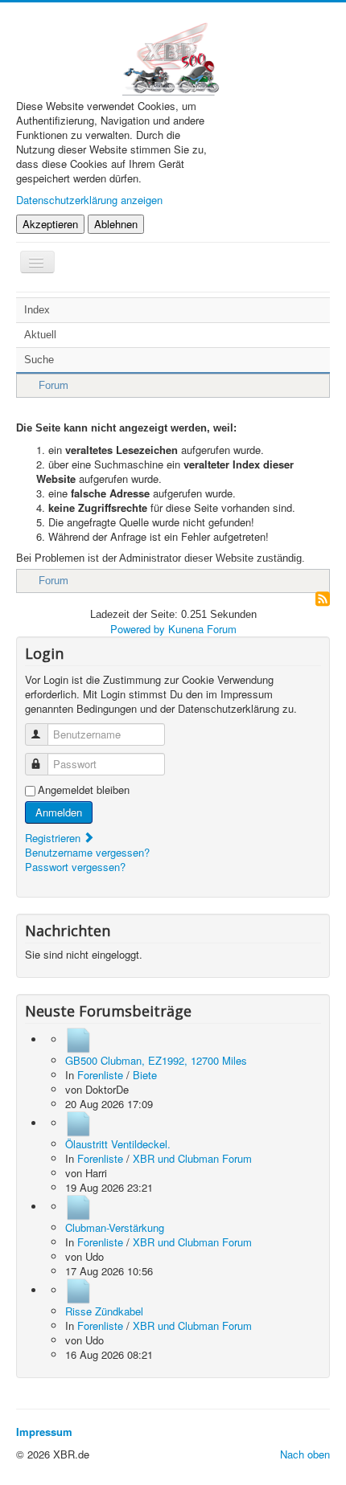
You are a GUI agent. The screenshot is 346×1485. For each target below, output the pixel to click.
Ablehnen (116, 223)
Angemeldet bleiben (84, 790)
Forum (53, 385)
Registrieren (54, 837)
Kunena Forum (202, 628)
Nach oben (305, 1454)
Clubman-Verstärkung (114, 1227)
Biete (145, 1074)
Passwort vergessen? (75, 866)
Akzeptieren (50, 223)
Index (37, 310)
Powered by (137, 628)
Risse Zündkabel (104, 1311)
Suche (39, 360)
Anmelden (58, 812)
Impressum (44, 1431)
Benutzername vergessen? (87, 852)
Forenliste (100, 1074)
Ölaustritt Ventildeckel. (118, 1144)
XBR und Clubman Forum (192, 1158)
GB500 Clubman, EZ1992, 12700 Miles (156, 1060)
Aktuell (40, 335)
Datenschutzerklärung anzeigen (89, 199)
